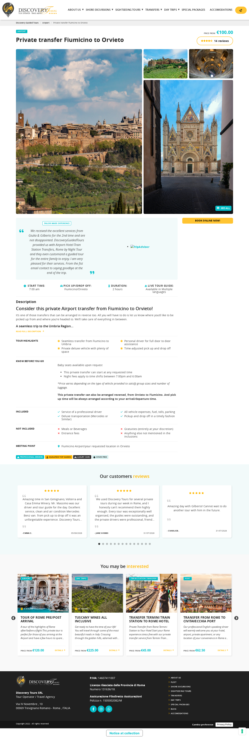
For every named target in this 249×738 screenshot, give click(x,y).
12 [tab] (142, 544)
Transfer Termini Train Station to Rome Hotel (149, 619)
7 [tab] (122, 544)
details (59, 650)
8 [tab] (126, 544)
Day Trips (81, 578)
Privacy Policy (224, 724)
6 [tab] (119, 544)
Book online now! (207, 220)
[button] (241, 10)
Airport (45, 23)
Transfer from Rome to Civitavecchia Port (204, 619)
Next (236, 618)
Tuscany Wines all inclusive (91, 619)
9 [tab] (130, 544)
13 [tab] (146, 544)
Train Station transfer (143, 578)
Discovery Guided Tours (27, 23)
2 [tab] (103, 544)
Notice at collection (124, 733)
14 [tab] (150, 544)
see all (225, 208)
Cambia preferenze (202, 724)
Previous (13, 618)
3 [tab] (107, 544)
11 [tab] (138, 544)
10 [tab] (134, 544)
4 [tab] (111, 544)
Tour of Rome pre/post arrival (41, 619)
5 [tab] (115, 544)
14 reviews (221, 41)
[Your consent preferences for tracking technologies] (242, 731)
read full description (28, 331)
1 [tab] (99, 544)
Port (187, 578)
